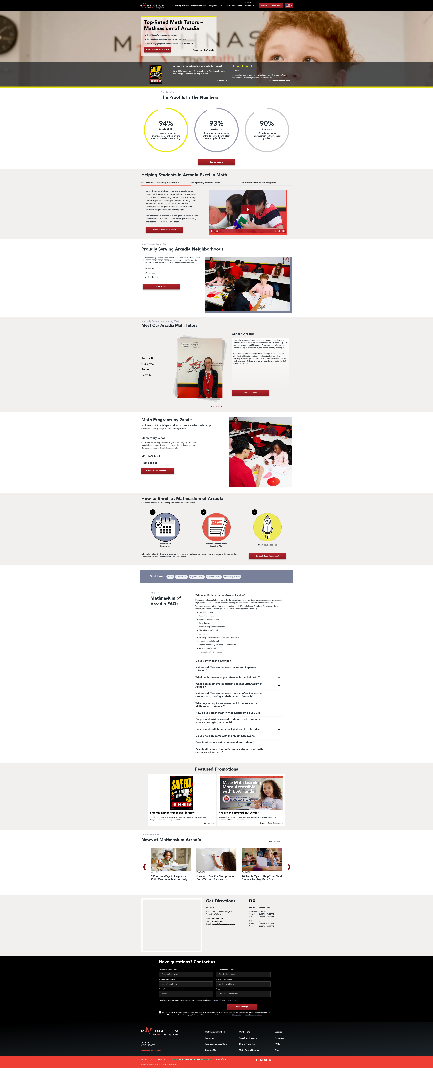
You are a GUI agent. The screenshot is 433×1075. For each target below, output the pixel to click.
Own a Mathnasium (234, 6)
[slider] (245, 231)
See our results (216, 162)
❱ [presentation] (289, 867)
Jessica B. (147, 358)
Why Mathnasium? (199, 6)
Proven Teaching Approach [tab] (160, 182)
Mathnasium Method (215, 1032)
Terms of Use (219, 1000)
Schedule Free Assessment (270, 5)
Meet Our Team (250, 393)
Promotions (181, 577)
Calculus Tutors (214, 577)
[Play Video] (211, 231)
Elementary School (153, 438)
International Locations (216, 1044)
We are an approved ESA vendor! (239, 813)
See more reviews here (279, 81)
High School (149, 463)
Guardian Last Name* (225, 970)
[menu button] (289, 5)
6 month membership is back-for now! (172, 813)
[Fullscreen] (283, 231)
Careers (278, 1032)
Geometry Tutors (232, 577)
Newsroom (280, 1038)
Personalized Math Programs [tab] (259, 183)
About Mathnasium (248, 1038)
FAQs (277, 1044)
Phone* (162, 989)
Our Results (244, 1032)
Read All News (275, 842)
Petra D (146, 375)
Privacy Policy (232, 1000)
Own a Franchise (247, 1044)
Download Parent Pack (151, 1051)
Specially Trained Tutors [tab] (205, 183)
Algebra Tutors (197, 577)
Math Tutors (249, 1050)
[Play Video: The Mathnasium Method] (248, 209)
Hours (170, 577)
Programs (213, 6)
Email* (218, 989)
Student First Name (167, 979)
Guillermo (147, 364)
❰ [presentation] (144, 867)
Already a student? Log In (203, 50)
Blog (277, 1050)
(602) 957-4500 (148, 1045)
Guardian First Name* (168, 970)
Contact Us (210, 1050)
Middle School (150, 456)
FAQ (221, 6)
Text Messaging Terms (253, 1015)
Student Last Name (224, 979)
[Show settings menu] (279, 231)
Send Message (242, 1007)
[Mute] (274, 231)
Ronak (145, 369)
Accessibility (146, 1059)
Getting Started (182, 6)
